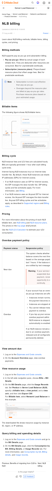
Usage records (22, 455)
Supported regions (32, 203)
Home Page (6, 14)
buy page (21, 225)
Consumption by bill (32, 452)
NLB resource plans (38, 222)
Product (45, 33)
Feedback (30, 476)
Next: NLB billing (42, 464)
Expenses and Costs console (29, 354)
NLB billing (21, 222)
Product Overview (11, 16)
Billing (21, 190)
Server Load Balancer (20, 14)
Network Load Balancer (38, 14)
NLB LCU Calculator (17, 229)
